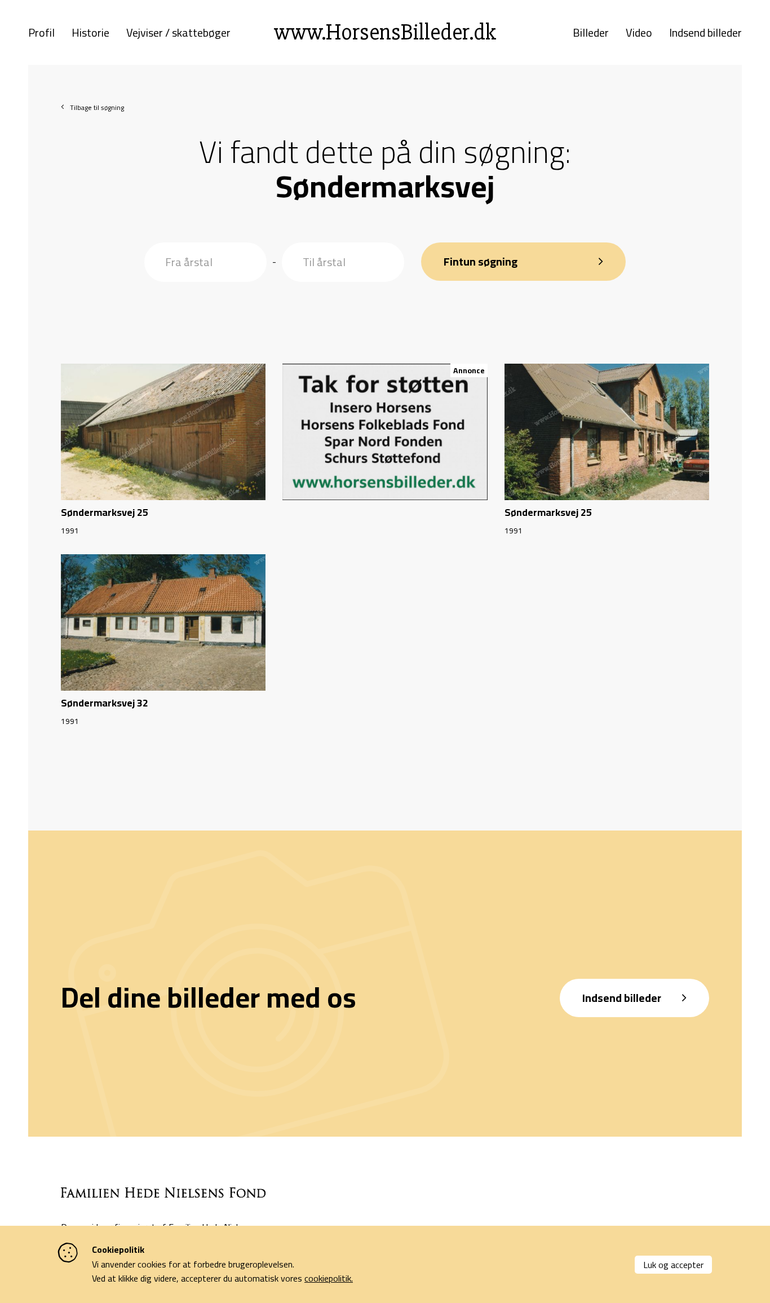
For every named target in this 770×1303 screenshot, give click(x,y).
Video (639, 33)
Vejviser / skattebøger (178, 33)
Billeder (591, 33)
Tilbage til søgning (97, 107)
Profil (41, 33)
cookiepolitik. (328, 1278)
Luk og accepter (673, 1264)
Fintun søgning (480, 261)
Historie (90, 33)
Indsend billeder (705, 33)
